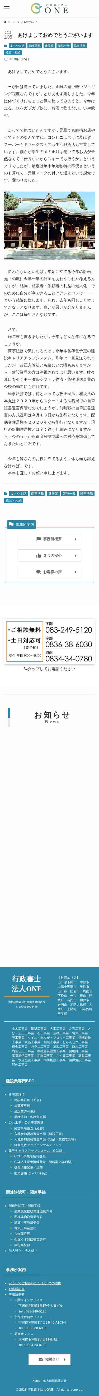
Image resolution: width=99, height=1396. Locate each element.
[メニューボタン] (6, 8)
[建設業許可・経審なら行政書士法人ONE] (49, 8)
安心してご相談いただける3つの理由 (35, 1283)
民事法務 (80, 45)
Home (36, 1380)
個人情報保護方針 (55, 1380)
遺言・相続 (13, 52)
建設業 (49, 45)
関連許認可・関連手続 (24, 1206)
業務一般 (64, 45)
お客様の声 (17, 1289)
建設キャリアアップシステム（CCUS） (37, 1151)
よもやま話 (17, 45)
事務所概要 (17, 1294)
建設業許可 (17, 1094)
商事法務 (35, 45)
